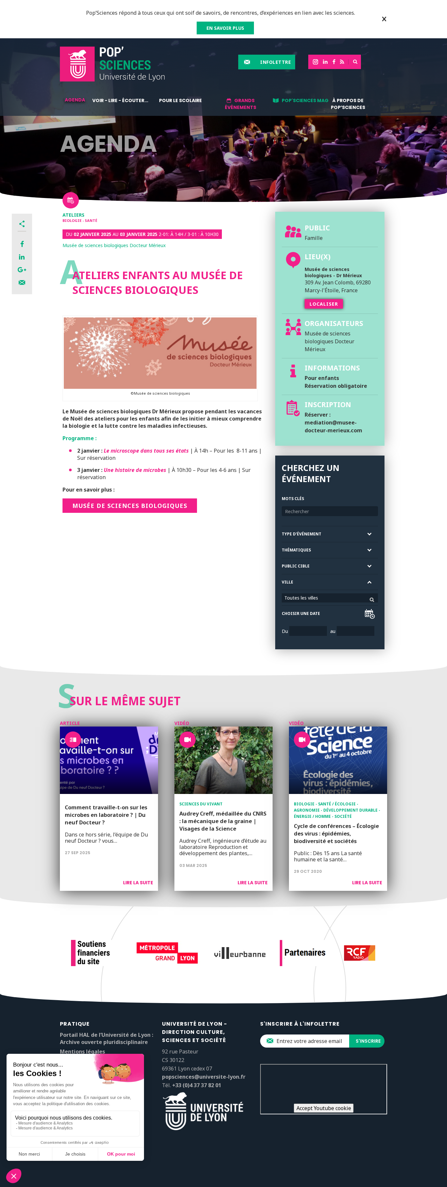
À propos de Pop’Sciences (348, 104)
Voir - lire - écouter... (120, 100)
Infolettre (275, 62)
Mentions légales (82, 1051)
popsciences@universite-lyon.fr (203, 1076)
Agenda (75, 100)
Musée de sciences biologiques (129, 506)
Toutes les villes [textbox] (301, 598)
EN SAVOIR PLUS (225, 28)
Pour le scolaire (180, 100)
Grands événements (240, 104)
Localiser (324, 304)
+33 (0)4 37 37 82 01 (196, 1085)
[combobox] (330, 597)
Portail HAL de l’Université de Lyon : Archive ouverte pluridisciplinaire (106, 1038)
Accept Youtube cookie (323, 1108)
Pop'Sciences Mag (305, 100)
